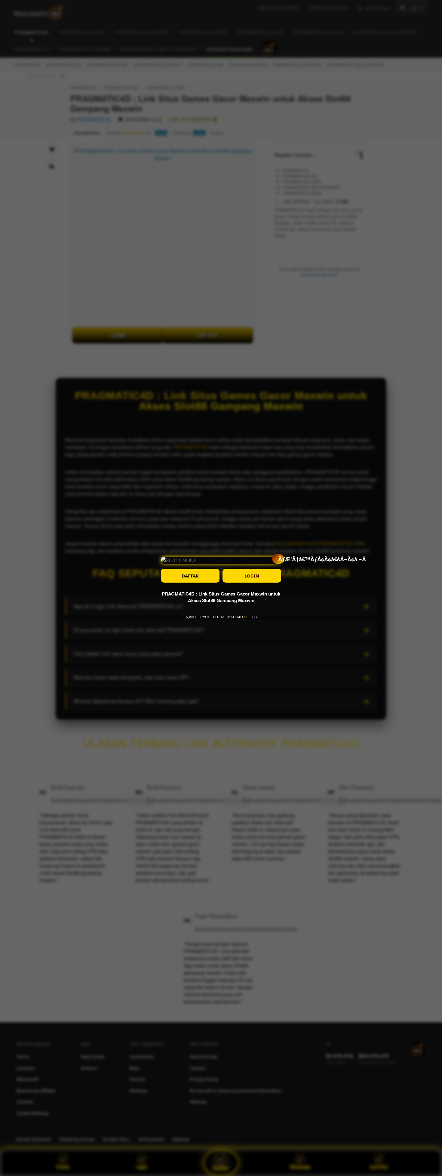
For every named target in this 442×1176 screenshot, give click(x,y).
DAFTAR (190, 576)
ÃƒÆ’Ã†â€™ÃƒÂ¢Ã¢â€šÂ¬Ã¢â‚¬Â (281, 559)
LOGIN (251, 576)
